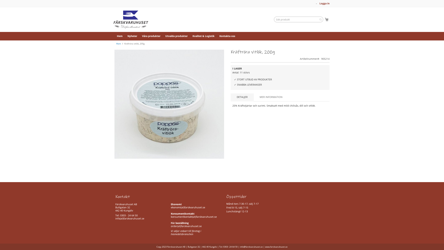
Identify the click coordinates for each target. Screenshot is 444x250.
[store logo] (131, 19)
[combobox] (298, 19)
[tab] (242, 97)
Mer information (271, 97)
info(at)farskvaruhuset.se (129, 218)
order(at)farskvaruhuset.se (186, 226)
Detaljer (242, 97)
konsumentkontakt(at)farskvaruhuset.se (194, 216)
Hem (118, 43)
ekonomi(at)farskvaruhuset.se (188, 207)
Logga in (324, 3)
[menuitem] (119, 36)
